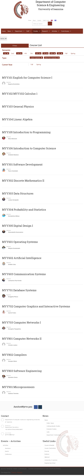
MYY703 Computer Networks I (21, 322)
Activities (54, 31)
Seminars (8, 448)
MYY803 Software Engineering (22, 371)
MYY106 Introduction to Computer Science (29, 148)
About (34, 20)
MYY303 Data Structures (17, 193)
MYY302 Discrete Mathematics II (23, 180)
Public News (50, 423)
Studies (35, 31)
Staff (27, 31)
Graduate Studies (51, 429)
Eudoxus (47, 454)
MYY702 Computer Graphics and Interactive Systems (36, 306)
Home (29, 20)
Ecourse (47, 451)
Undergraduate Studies (53, 426)
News (9, 31)
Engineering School (50, 463)
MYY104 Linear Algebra (17, 119)
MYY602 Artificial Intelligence (21, 258)
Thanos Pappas (16, 472)
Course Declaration (50, 448)
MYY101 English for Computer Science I (27, 77)
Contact (39, 20)
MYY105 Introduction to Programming (26, 132)
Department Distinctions (54, 435)
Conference (8, 454)
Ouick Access (65, 31)
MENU (3, 38)
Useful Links (46, 20)
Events (7, 451)
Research (45, 31)
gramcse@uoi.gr (10, 434)
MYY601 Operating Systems (20, 242)
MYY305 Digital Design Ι (17, 225)
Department (18, 31)
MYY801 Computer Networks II (21, 338)
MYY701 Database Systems (19, 290)
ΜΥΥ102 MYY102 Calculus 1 (19, 93)
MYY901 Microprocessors (18, 387)
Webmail (47, 457)
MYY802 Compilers (14, 354)
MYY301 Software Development (22, 164)
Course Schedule (49, 445)
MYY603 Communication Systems (24, 274)
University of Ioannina (51, 460)
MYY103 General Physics (18, 106)
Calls (48, 432)
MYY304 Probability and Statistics (24, 209)
